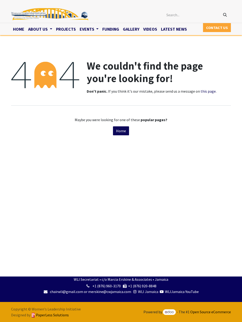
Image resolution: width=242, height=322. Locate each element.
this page (208, 91)
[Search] (225, 15)
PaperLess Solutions (52, 315)
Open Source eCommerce (210, 312)
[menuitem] (18, 29)
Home (121, 130)
